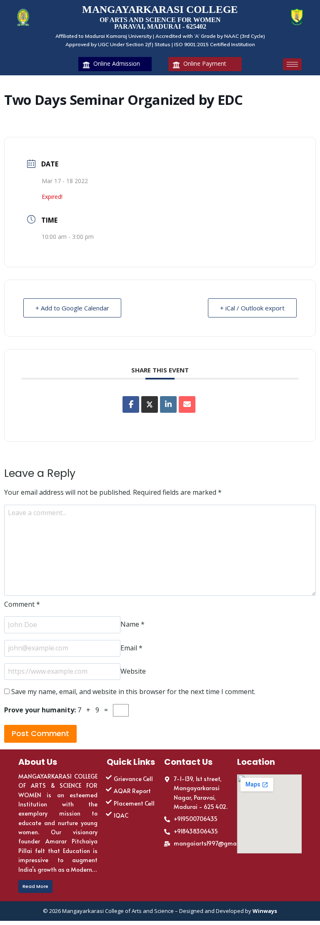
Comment (22, 604)
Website (133, 671)
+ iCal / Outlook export (252, 308)
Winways (264, 911)
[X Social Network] (149, 404)
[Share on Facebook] (130, 404)
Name (132, 624)
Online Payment (204, 63)
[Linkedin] (168, 404)
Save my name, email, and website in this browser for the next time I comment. (133, 691)
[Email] (187, 404)
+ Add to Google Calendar (72, 308)
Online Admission (116, 63)
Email (131, 647)
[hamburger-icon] (292, 64)
